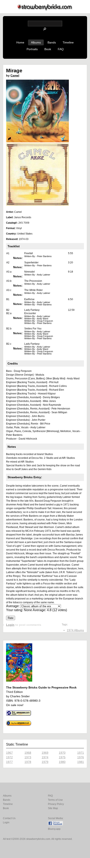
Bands (52, 42)
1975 (62, 757)
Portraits (32, 49)
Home (20, 42)
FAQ (61, 49)
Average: (13, 606)
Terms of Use (55, 799)
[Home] (45, 9)
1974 (45, 757)
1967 (9, 752)
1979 (45, 762)
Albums (36, 42)
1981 (80, 762)
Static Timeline (17, 744)
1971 (80, 752)
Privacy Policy (56, 804)
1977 (9, 762)
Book (47, 49)
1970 (62, 752)
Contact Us (9, 818)
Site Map (53, 808)
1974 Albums (75, 630)
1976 (80, 757)
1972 (9, 757)
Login (10, 624)
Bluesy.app (54, 828)
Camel (14, 75)
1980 (62, 762)
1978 (27, 762)
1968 (27, 752)
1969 (45, 752)
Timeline (68, 42)
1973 (27, 757)
